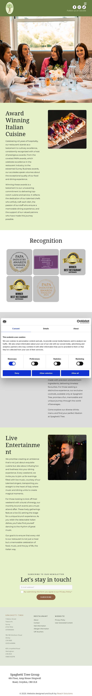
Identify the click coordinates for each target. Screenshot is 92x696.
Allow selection (46, 373)
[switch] (34, 364)
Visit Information (40, 626)
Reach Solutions (65, 693)
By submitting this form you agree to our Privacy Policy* (48, 592)
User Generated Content (64, 623)
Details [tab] (46, 329)
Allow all (75, 373)
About (36, 620)
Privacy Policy (60, 620)
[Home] (22, 8)
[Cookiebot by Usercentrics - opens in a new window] (78, 322)
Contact (37, 623)
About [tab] (76, 329)
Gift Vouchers (38, 632)
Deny (17, 373)
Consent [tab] (16, 329)
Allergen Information (41, 629)
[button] (63, 3)
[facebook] (74, 7)
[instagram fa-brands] (79, 7)
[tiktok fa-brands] (84, 7)
